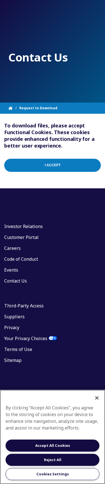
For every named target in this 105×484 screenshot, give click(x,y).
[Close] (97, 398)
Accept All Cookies (52, 445)
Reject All (52, 459)
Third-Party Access (24, 306)
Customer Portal (21, 237)
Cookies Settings (52, 473)
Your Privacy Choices (25, 338)
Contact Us (15, 281)
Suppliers (14, 317)
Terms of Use (18, 349)
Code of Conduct (21, 259)
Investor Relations (23, 226)
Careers (12, 248)
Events (11, 270)
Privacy (11, 327)
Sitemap (13, 360)
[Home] (13, 108)
